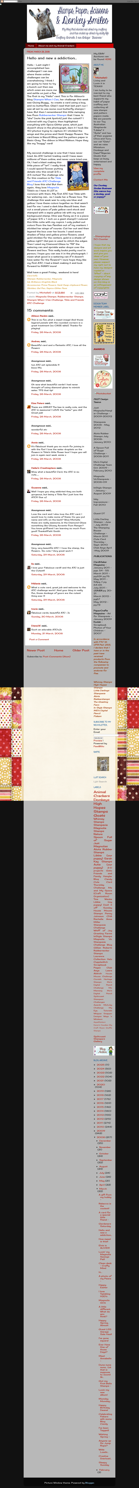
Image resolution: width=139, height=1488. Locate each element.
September (105, 1160)
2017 (100, 1099)
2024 (101, 1068)
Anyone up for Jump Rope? (105, 1443)
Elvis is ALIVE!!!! (104, 1246)
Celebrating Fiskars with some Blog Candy (105, 1419)
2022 (101, 1076)
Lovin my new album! (104, 1392)
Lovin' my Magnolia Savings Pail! (105, 1255)
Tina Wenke (103, 899)
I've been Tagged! (104, 1429)
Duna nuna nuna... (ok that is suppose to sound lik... (105, 1371)
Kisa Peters (37, 403)
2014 (100, 1111)
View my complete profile (99, 171)
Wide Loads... (103, 1450)
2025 (101, 1065)
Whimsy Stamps (99, 820)
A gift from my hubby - (105, 1197)
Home (31, 46)
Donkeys (101, 800)
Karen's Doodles (101, 1025)
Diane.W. (36, 625)
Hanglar (107, 876)
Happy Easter (103, 1286)
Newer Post (36, 650)
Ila (32, 564)
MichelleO (101, 77)
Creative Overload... (105, 1457)
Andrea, (35, 341)
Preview (98, 740)
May (102, 1181)
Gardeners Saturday (105, 1224)
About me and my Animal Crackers (56, 46)
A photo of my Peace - (105, 1278)
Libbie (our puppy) (103, 857)
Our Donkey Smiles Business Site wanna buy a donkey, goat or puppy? (103, 191)
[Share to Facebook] (81, 293)
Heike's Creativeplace (43, 468)
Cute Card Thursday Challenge (103, 885)
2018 (100, 1095)
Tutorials (108, 1010)
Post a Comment (39, 639)
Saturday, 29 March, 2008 (48, 554)
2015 (101, 1107)
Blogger (89, 1483)
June (102, 1177)
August (103, 1166)
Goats (99, 815)
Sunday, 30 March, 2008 (47, 616)
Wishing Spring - (104, 1435)
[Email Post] (71, 292)
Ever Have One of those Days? (104, 1348)
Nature (98, 834)
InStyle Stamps (103, 936)
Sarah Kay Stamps (103, 860)
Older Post (81, 650)
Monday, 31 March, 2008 (47, 633)
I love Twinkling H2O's (104, 1294)
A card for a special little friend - (105, 1216)
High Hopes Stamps (101, 807)
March (103, 1189)
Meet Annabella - (105, 1358)
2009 (101, 1131)
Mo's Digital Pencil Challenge (103, 985)
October (104, 1153)
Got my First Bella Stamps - (105, 1383)
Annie (34, 442)
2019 (101, 1091)
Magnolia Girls (104, 1301)
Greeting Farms (103, 933)
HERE (108, 59)
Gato (109, 870)
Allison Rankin (39, 316)
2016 (101, 1103)
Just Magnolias (101, 845)
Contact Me (101, 179)
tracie (34, 609)
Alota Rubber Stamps (103, 851)
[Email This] (76, 293)
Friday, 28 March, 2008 (46, 332)
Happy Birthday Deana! (104, 1407)
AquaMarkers (100, 1022)
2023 (101, 1072)
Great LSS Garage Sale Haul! (105, 1331)
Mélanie (35, 583)
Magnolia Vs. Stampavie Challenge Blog (103, 942)
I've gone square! (104, 1339)
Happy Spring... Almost (104, 1323)
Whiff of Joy (103, 930)
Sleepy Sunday (104, 1463)
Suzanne (36, 487)
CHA (109, 916)
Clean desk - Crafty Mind (105, 1265)
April (102, 1185)
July (102, 1173)
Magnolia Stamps (46, 296)
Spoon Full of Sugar (103, 839)
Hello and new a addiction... (105, 1232)
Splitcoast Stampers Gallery (100, 1039)
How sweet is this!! (105, 1240)
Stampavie (101, 824)
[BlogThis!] (78, 293)
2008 (101, 1137)
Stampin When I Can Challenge (45, 300)
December (105, 1141)
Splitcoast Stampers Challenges (99, 999)
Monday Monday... (105, 1400)
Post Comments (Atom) (56, 656)
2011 (100, 1123)
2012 (100, 1119)
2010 (101, 1127)
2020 (101, 1084)
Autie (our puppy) (103, 866)
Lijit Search (100, 781)
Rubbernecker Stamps (70, 296)
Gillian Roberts (103, 948)
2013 (100, 1115)
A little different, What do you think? (105, 1311)
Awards (97, 1005)
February (104, 1470)
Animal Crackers (102, 794)
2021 (100, 1080)
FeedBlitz (99, 746)
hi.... (100, 1272)
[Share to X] (79, 293)
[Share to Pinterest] (83, 293)
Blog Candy (103, 879)
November (105, 1147)
